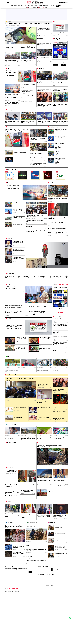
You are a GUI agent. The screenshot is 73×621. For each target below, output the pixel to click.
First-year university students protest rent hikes (57, 228)
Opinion (9, 238)
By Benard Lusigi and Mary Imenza (13, 25)
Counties (52, 183)
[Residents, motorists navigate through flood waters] (20, 454)
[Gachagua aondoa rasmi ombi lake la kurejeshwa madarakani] (60, 509)
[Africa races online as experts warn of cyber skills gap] (8, 224)
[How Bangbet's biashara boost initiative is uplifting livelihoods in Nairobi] (51, 131)
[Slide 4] (18, 464)
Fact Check (10, 467)
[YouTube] (64, 569)
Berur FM (45, 7)
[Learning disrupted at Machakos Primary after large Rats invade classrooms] (8, 554)
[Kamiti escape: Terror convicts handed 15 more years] (9, 417)
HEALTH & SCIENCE (13, 424)
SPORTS (32, 5)
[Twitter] (48, 569)
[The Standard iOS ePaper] (63, 64)
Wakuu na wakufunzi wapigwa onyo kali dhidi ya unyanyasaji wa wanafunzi (28, 516)
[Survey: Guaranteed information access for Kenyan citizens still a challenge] (27, 76)
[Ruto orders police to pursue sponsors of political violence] (38, 133)
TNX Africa (10, 522)
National (9, 127)
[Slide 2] (15, 464)
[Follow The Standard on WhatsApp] (70, 618)
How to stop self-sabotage (60, 533)
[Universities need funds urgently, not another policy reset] (8, 251)
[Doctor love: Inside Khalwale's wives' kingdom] (60, 97)
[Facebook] (41, 569)
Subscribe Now (60, 49)
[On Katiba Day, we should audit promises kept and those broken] (9, 409)
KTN (51, 5)
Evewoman (52, 522)
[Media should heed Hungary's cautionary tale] (28, 55)
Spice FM (39, 7)
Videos (9, 318)
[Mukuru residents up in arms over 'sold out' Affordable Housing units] (36, 208)
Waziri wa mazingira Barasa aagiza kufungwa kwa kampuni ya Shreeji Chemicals (12, 515)
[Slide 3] (16, 464)
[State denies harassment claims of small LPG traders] (8, 204)
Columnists (10, 273)
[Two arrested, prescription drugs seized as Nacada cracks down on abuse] (38, 147)
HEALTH (28, 5)
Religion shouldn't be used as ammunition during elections (41, 277)
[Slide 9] (26, 464)
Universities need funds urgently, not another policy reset (18, 250)
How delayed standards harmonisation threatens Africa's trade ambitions (43, 37)
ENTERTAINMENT (36, 5)
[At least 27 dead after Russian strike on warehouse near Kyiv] (44, 473)
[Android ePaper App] (56, 64)
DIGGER (60, 5)
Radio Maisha (33, 7)
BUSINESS (22, 5)
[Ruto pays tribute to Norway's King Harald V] (9, 159)
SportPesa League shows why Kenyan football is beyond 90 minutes (60, 138)
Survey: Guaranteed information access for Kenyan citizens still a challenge (43, 29)
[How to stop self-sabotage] (51, 534)
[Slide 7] (23, 464)
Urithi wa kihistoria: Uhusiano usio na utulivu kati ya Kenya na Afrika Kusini (44, 516)
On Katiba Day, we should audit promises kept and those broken (25, 277)
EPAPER (57, 5)
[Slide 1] (13, 464)
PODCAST (54, 5)
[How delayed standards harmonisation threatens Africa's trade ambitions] (35, 192)
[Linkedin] (56, 569)
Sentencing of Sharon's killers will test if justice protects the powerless (10, 277)
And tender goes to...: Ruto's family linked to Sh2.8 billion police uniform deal (44, 122)
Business (9, 183)
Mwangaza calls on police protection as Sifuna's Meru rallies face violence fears (12, 62)
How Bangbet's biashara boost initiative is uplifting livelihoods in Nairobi (61, 131)
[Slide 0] (12, 464)
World (40, 442)
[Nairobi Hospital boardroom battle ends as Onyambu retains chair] (9, 152)
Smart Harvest (32, 522)
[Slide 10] (27, 464)
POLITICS (19, 5)
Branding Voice (53, 127)
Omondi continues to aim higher (27, 368)
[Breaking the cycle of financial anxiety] (51, 555)
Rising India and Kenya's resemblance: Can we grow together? (57, 277)
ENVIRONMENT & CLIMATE (46, 5)
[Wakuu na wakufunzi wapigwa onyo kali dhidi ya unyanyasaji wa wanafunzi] (28, 509)
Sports (9, 356)
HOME (12, 5)
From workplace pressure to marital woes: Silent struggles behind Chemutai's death (60, 343)
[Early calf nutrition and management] (51, 153)
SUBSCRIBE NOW (62, 2)
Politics (9, 284)
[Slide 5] (20, 464)
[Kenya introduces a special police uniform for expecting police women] (8, 547)
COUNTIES (15, 5)
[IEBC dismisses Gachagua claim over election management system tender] (60, 27)
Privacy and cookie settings (49, 585)
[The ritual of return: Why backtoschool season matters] (33, 417)
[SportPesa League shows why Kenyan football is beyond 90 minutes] (51, 138)
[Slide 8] (24, 464)
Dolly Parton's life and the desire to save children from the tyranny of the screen (18, 242)
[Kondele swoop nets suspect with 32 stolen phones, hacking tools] (58, 191)
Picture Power (11, 442)
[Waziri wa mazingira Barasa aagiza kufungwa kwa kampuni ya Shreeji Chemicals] (12, 508)
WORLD (25, 5)
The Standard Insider (13, 375)
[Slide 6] (21, 464)
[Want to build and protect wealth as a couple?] (51, 527)
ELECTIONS (40, 5)
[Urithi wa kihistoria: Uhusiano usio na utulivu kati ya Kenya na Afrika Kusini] (44, 509)
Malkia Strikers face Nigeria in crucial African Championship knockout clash (12, 370)
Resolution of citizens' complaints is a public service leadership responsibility (18, 258)
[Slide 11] (29, 464)
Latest (9, 68)
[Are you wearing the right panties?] (51, 540)
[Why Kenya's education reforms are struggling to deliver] (44, 75)
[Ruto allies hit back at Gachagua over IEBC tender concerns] (20, 36)
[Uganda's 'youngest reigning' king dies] (60, 473)
